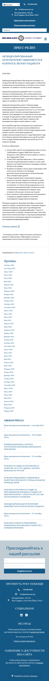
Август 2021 (8, 349)
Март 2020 (8, 405)
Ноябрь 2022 (9, 301)
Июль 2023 (8, 275)
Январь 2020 (8, 411)
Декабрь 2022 (9, 298)
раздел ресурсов (37, 632)
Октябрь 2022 (9, 304)
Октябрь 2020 (9, 382)
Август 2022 (8, 311)
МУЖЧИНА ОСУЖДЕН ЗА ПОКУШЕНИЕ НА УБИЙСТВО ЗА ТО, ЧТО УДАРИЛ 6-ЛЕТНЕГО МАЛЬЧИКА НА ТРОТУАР (22, 468)
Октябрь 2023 (9, 265)
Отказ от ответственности (24, 641)
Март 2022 (8, 327)
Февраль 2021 (9, 369)
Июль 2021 (8, 353)
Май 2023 (7, 281)
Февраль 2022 (9, 330)
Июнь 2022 (8, 317)
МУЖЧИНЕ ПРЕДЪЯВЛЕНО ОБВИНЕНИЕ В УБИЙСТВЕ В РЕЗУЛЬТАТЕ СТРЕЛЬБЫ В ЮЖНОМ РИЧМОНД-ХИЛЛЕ (24, 480)
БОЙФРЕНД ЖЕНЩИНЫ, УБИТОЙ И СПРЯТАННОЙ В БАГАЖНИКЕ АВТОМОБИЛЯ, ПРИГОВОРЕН (22, 446)
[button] (11, 4)
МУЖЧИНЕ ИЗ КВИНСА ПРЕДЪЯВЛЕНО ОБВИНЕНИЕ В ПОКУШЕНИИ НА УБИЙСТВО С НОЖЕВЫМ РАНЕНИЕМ (23, 525)
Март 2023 (8, 288)
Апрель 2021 (8, 362)
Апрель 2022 (8, 323)
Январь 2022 (8, 333)
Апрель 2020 (8, 401)
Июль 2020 (8, 392)
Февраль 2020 (9, 408)
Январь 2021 (8, 372)
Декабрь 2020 (9, 375)
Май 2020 (7, 398)
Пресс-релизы (29, 253)
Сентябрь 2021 (9, 346)
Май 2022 (7, 320)
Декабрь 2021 (9, 337)
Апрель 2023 (8, 285)
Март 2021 (8, 366)
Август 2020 (8, 388)
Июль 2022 (8, 314)
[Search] (45, 30)
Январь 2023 (8, 294)
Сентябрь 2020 (9, 385)
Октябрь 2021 (9, 343)
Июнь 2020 (8, 395)
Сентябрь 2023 (9, 268)
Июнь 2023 (8, 278)
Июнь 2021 (8, 356)
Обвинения (18, 253)
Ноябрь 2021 (9, 340)
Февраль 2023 (9, 291)
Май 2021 (7, 359)
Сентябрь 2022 (9, 307)
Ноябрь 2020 (9, 379)
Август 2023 (8, 272)
